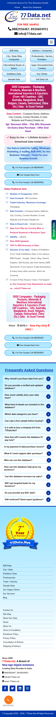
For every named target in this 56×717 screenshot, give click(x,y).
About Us (7, 626)
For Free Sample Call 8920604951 (29, 182)
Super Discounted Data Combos (42, 67)
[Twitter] (12, 688)
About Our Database (32, 7)
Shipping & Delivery (12, 646)
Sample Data (53, 230)
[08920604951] (8, 700)
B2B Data (14, 51)
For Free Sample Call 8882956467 (29, 167)
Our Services (9, 593)
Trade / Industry (10, 581)
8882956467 (20, 29)
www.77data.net (12, 681)
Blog (5, 597)
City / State (8, 569)
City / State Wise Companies (14, 58)
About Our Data (10, 618)
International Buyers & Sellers (14, 67)
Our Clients (42, 74)
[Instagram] (27, 688)
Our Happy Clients (11, 589)
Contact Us (8, 610)
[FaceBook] (5, 688)
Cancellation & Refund (13, 642)
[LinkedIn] (20, 688)
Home (17, 7)
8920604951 (39, 29)
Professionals (9, 577)
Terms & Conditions (12, 630)
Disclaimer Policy (10, 634)
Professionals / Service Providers (42, 58)
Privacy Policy (9, 638)
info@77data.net (30, 34)
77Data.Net (31, 713)
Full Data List (42, 79)
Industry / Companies (42, 51)
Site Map (7, 614)
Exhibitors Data (14, 74)
